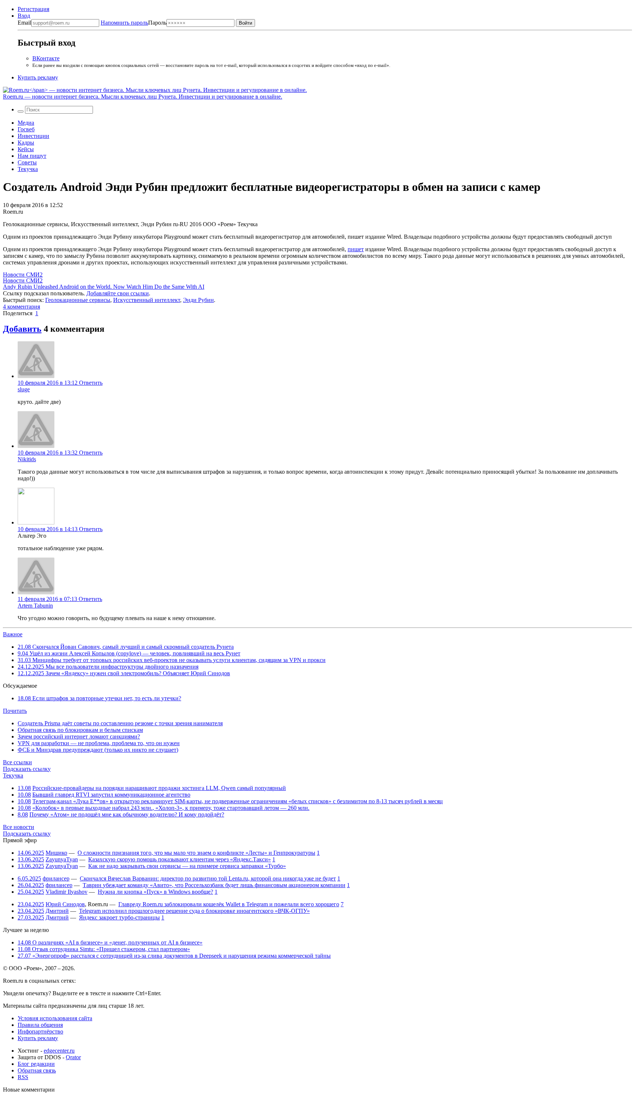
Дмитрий (57, 911)
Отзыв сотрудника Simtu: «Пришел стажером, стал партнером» (104, 949)
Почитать (15, 711)
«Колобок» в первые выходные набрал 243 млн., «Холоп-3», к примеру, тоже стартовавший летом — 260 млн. (170, 808)
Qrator (73, 1057)
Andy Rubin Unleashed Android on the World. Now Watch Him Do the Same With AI (103, 287)
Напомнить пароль (124, 22)
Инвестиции (33, 136)
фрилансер (56, 878)
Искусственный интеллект (146, 300)
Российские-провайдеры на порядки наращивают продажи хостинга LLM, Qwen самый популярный (159, 788)
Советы (27, 162)
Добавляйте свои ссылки (117, 293)
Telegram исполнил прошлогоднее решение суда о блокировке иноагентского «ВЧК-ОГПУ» (194, 911)
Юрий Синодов (65, 904)
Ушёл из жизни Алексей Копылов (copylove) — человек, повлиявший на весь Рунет (129, 653)
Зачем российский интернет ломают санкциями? (79, 736)
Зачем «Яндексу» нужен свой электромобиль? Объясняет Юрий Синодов (124, 673)
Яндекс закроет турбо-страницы (119, 917)
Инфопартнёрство (40, 1031)
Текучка (28, 169)
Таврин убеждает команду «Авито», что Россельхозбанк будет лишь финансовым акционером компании (214, 885)
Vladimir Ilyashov (66, 892)
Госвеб (26, 129)
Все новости (18, 827)
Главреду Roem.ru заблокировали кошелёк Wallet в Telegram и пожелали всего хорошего (228, 904)
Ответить (91, 383)
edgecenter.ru (59, 1050)
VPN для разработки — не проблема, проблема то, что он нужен (99, 743)
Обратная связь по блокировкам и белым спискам (80, 730)
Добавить (22, 329)
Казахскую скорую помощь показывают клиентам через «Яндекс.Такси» (179, 859)
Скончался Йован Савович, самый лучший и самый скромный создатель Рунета (126, 647)
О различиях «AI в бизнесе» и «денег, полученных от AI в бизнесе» (110, 942)
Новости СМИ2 (23, 274)
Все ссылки (17, 762)
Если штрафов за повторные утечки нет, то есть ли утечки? (99, 698)
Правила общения (40, 1025)
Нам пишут (32, 156)
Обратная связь (37, 1070)
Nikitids (27, 459)
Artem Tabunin (35, 605)
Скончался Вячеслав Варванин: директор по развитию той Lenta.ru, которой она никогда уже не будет (208, 878)
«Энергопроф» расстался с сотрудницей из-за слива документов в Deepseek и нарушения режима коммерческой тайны (174, 956)
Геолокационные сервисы (77, 300)
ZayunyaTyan (62, 859)
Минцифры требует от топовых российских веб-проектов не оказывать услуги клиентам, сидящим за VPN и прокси (172, 660)
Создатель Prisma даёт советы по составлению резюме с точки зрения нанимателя (120, 723)
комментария (21, 306)
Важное (12, 634)
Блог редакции (36, 1064)
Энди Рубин (198, 300)
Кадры (26, 142)
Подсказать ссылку (27, 769)
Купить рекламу (38, 77)
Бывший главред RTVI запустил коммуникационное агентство (111, 794)
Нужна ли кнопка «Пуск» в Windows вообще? (155, 892)
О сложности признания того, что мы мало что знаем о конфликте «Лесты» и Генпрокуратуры (196, 853)
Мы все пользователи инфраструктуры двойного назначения (108, 666)
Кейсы (26, 149)
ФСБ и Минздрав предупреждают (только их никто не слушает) (98, 750)
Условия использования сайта (55, 1018)
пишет (356, 249)
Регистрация (33, 9)
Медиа (26, 123)
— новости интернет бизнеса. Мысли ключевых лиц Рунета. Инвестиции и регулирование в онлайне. (142, 96)
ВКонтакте (46, 58)
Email (24, 22)
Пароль (133, 22)
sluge (24, 389)
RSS (23, 1077)
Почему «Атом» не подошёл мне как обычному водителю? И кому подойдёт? (126, 814)
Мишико (56, 853)
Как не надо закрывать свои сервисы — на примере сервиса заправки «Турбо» (187, 866)
